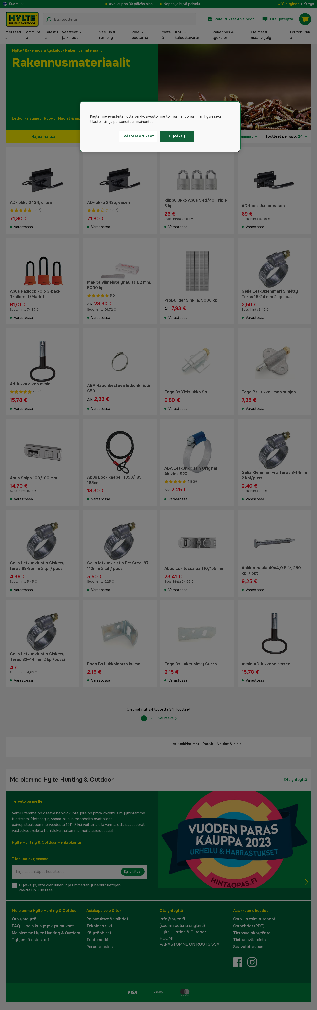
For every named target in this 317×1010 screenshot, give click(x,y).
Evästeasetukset (138, 136)
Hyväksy (177, 136)
